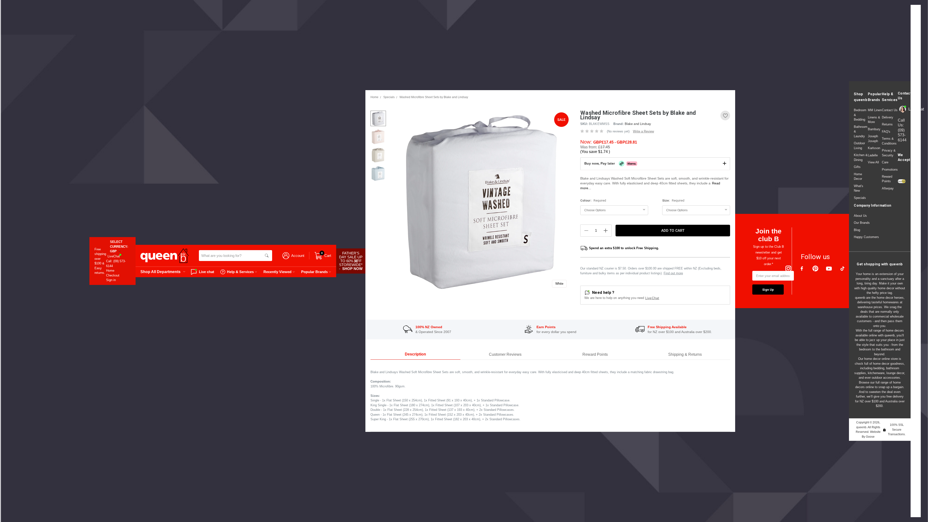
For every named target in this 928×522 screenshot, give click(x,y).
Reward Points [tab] (595, 354)
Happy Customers (866, 237)
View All (873, 162)
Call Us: (902, 130)
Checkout (112, 275)
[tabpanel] (480, 201)
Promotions (890, 169)
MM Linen (875, 110)
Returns (887, 124)
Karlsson (874, 148)
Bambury (874, 129)
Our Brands (862, 223)
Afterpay (888, 188)
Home (110, 270)
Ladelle (873, 155)
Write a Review (643, 131)
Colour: (593, 200)
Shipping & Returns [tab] (685, 354)
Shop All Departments (160, 271)
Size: (673, 200)
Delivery (887, 117)
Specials (860, 198)
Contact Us (890, 110)
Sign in (111, 280)
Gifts (857, 167)
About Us (860, 216)
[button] (655, 163)
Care (885, 162)
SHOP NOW (352, 269)
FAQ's (886, 131)
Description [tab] (415, 354)
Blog (857, 230)
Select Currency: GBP (119, 246)
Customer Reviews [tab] (505, 354)
